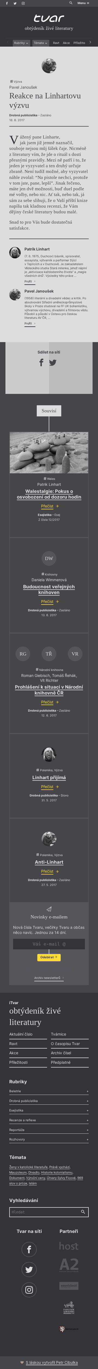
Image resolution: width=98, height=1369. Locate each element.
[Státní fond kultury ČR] (68, 1329)
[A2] (68, 1266)
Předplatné (61, 1062)
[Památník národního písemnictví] (68, 1308)
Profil (28, 281)
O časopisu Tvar (65, 1043)
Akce (66, 43)
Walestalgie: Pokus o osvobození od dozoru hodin (49, 494)
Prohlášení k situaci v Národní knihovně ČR (49, 689)
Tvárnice (58, 1034)
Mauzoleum (18, 1172)
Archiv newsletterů (47, 978)
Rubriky (20, 43)
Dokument (16, 1178)
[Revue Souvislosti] (68, 1286)
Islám (33, 1183)
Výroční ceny (35, 1178)
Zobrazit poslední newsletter (48, 968)
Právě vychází (59, 1167)
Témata (39, 43)
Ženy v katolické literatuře (28, 1167)
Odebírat (47, 957)
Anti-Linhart (49, 862)
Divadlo (33, 1172)
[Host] (68, 1246)
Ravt (56, 43)
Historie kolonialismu (56, 1172)
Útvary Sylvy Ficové (61, 1178)
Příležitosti (81, 43)
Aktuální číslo (20, 1034)
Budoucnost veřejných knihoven (49, 589)
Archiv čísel (61, 1052)
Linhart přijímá (49, 777)
